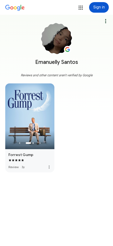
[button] (80, 7)
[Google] (15, 8)
